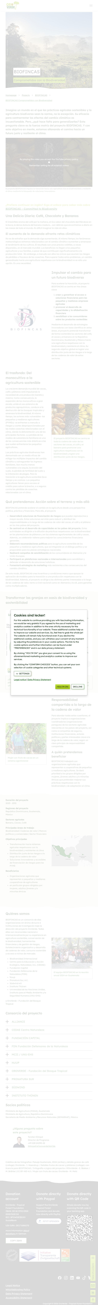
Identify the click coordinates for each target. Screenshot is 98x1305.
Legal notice (20, 679)
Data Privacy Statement (39, 679)
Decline (77, 686)
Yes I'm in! (62, 686)
